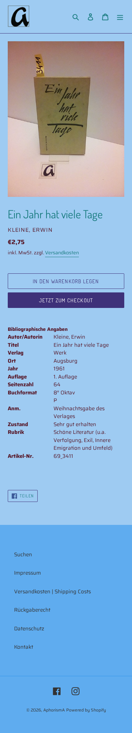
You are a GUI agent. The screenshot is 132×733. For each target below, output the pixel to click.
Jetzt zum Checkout (66, 300)
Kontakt (23, 647)
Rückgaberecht (32, 610)
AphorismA (54, 710)
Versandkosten (62, 252)
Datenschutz (29, 628)
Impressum (27, 573)
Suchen (23, 554)
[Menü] (120, 16)
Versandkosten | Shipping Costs (52, 591)
